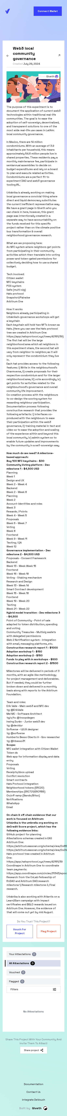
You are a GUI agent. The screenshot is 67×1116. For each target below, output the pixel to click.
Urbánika (12, 192)
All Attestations (21, 963)
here (25, 212)
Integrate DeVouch (33, 1099)
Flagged (16, 981)
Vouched (16, 972)
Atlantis (49, 896)
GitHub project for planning (24, 834)
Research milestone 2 (35, 885)
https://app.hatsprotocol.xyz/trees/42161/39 (35, 336)
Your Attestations (22, 954)
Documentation (33, 1084)
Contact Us (33, 1092)
